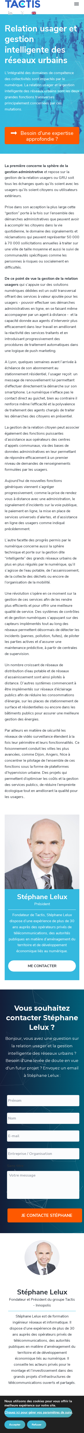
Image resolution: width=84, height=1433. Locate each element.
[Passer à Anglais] (33, 13)
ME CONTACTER (42, 966)
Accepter (15, 1424)
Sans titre (15, 1165)
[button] (42, 135)
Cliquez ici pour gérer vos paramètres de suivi (38, 1412)
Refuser (37, 1424)
